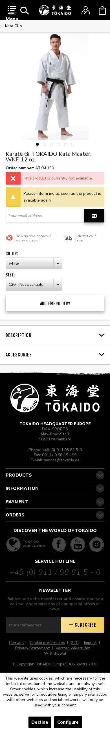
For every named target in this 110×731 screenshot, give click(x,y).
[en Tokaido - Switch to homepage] (55, 10)
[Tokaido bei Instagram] (96, 545)
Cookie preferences (47, 642)
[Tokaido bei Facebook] (59, 545)
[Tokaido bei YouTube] (77, 545)
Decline (39, 722)
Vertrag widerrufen (73, 648)
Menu (12, 19)
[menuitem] (12, 15)
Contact (16, 642)
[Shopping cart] (102, 10)
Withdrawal (55, 653)
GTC (74, 642)
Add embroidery (55, 303)
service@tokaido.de (62, 460)
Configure (68, 722)
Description (19, 335)
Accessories (19, 355)
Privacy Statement (32, 648)
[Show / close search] (24, 10)
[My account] (86, 10)
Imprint (90, 642)
